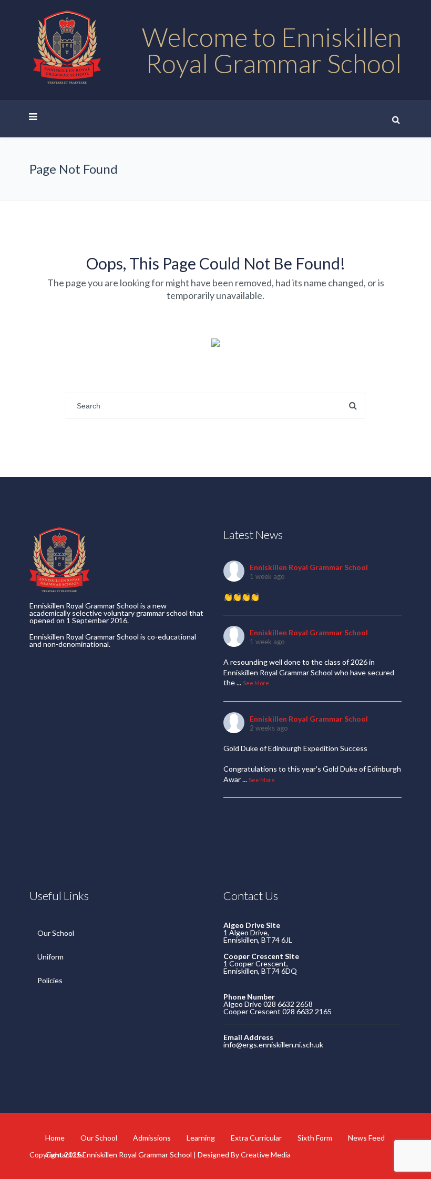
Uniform (50, 956)
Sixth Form (314, 1137)
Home (55, 1137)
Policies (50, 980)
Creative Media (266, 1154)
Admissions (152, 1137)
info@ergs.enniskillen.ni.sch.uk (273, 1044)
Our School (55, 932)
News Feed (366, 1137)
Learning (201, 1137)
